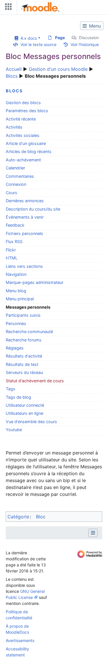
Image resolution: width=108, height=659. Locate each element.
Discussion (89, 37)
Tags (10, 388)
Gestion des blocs (23, 102)
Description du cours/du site (33, 209)
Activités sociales (22, 135)
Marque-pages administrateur (34, 282)
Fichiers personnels (24, 233)
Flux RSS (14, 241)
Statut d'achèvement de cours (35, 380)
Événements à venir (24, 217)
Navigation (16, 274)
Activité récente (21, 118)
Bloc (41, 516)
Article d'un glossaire (26, 143)
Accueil (14, 69)
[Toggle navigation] (7, 8)
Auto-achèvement (23, 159)
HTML (12, 257)
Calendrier (15, 167)
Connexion (16, 184)
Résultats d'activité (24, 356)
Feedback (15, 225)
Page (60, 37)
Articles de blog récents (29, 151)
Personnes (16, 323)
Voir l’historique (85, 44)
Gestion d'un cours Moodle (58, 69)
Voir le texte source (38, 44)
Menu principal (20, 298)
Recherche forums (23, 339)
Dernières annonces (25, 200)
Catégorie (18, 516)
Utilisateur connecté (25, 405)
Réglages (15, 347)
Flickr (11, 249)
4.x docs (27, 38)
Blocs (12, 76)
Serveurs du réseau (24, 372)
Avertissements (20, 640)
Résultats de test (22, 364)
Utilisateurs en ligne (24, 413)
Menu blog (16, 290)
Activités (14, 127)
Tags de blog (18, 397)
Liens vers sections (24, 266)
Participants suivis (23, 315)
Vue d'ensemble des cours (31, 421)
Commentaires (20, 176)
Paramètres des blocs (27, 110)
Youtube (14, 429)
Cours (11, 192)
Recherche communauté (29, 331)
